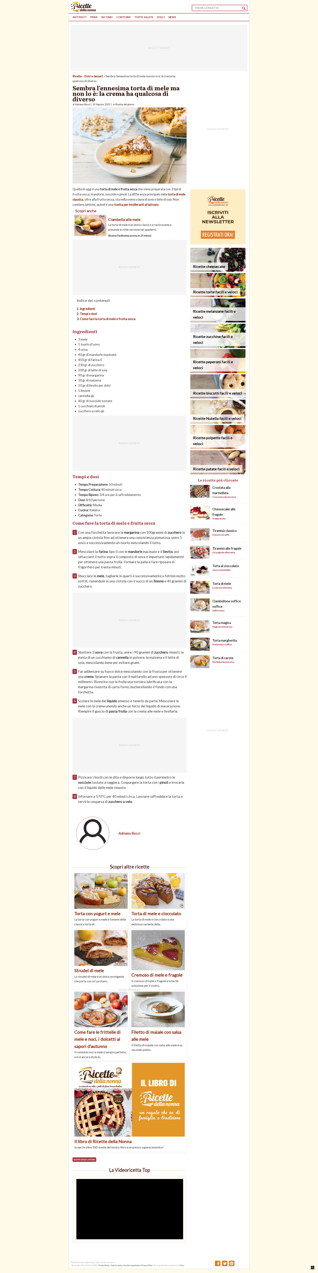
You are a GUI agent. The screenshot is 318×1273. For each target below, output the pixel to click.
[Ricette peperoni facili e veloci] (217, 372)
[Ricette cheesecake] (217, 270)
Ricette (77, 76)
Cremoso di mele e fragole (157, 974)
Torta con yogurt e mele (97, 913)
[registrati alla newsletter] (217, 243)
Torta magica (221, 623)
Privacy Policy (103, 1265)
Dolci (161, 17)
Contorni (123, 17)
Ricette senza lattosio (84, 1160)
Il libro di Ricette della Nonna (103, 1141)
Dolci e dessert (93, 76)
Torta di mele (221, 583)
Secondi (107, 17)
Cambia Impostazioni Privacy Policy (138, 1265)
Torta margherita (224, 640)
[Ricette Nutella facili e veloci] (217, 422)
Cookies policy (116, 1265)
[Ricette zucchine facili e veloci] (217, 346)
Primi (94, 17)
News (172, 17)
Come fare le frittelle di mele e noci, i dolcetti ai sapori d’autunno (97, 1039)
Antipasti (79, 17)
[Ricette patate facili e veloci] (217, 473)
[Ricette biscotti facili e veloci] (217, 397)
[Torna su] (312, 1267)
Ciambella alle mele (124, 219)
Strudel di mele (89, 970)
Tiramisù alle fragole (226, 548)
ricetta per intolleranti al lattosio (136, 204)
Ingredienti (87, 309)
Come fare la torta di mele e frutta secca (107, 319)
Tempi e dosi (88, 314)
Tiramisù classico (224, 531)
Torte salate (143, 17)
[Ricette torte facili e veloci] (217, 296)
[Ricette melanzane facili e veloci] (217, 321)
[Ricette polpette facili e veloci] (217, 447)
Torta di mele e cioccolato (156, 913)
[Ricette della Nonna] (83, 10)
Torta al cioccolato (225, 566)
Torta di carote (223, 658)
